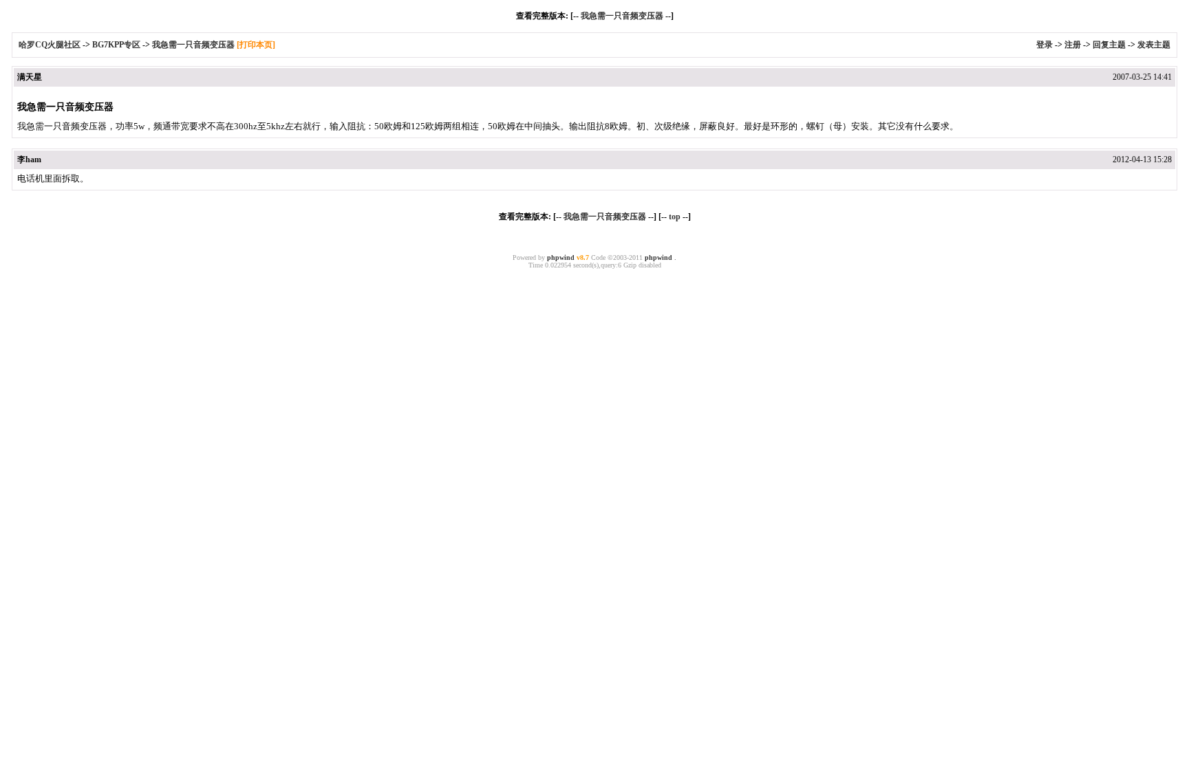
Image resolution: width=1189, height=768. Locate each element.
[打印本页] (256, 45)
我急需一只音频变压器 (622, 16)
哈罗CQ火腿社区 (50, 45)
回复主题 (1109, 45)
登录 (1044, 45)
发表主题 (1153, 45)
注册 (1072, 45)
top (675, 216)
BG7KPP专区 (116, 45)
